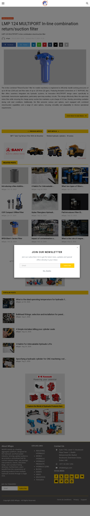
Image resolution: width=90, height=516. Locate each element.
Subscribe (67, 265)
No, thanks (47, 271)
